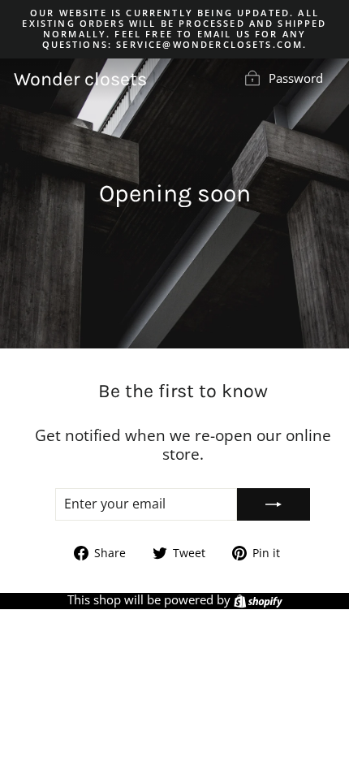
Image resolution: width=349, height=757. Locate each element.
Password (296, 78)
